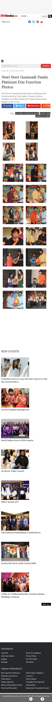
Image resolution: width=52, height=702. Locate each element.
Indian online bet (7, 682)
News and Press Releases (10, 673)
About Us (4, 653)
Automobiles (31, 685)
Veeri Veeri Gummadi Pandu (43, 114)
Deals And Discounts (9, 688)
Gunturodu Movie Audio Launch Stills (18, 563)
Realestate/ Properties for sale (37, 688)
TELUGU (12, 71)
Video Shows (6, 679)
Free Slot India (31, 659)
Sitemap (4, 662)
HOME (4, 71)
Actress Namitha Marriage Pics (15, 409)
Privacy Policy (31, 656)
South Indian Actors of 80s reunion (17, 440)
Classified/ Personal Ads (35, 682)
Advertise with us (7, 656)
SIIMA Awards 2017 (10, 501)
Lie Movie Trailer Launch (12, 471)
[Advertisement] (26, 6)
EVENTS (21, 71)
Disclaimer (30, 662)
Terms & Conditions (33, 653)
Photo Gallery (31, 679)
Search (46, 66)
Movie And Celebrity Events (11, 685)
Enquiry (4, 659)
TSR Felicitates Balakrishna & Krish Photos (21, 532)
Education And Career (9, 676)
